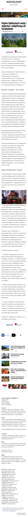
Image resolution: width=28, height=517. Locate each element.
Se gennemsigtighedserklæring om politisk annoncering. (14, 429)
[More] (20, 335)
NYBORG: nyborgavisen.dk (8, 497)
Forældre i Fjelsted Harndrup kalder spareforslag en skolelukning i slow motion (18, 347)
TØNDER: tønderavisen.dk (8, 482)
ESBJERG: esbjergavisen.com (8, 477)
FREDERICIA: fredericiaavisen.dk (9, 489)
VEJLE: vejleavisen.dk (7, 492)
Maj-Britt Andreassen (8, 31)
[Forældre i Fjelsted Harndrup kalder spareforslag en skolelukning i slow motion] (5, 348)
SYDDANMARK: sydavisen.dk (8, 474)
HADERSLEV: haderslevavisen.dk (9, 484)
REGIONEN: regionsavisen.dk (8, 472)
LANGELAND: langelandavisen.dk (9, 500)
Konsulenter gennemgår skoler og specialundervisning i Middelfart (17, 377)
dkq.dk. (21, 414)
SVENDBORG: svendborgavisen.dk (9, 499)
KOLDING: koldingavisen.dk (8, 490)
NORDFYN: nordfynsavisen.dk (8, 503)
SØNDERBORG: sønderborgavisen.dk (10, 481)
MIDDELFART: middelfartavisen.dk (10, 494)
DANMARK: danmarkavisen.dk (9, 469)
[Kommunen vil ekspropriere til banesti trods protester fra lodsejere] (5, 363)
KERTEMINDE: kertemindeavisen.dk (10, 502)
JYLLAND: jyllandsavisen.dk (8, 471)
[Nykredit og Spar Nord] (14, 51)
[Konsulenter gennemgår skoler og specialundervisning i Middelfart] (5, 379)
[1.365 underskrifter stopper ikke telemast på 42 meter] (5, 356)
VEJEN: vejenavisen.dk (7, 485)
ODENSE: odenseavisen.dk (8, 495)
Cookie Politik (12, 510)
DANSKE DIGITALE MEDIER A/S (10, 398)
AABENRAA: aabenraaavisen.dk (9, 487)
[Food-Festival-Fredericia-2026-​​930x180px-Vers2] (14, 14)
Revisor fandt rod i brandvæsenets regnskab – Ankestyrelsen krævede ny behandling (18, 370)
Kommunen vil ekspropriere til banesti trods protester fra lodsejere (18, 362)
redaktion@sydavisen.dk (7, 451)
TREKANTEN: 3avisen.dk (7, 476)
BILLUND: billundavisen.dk (8, 479)
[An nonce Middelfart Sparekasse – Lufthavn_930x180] (14, 388)
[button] (2, 9)
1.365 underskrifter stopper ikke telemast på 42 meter (17, 354)
